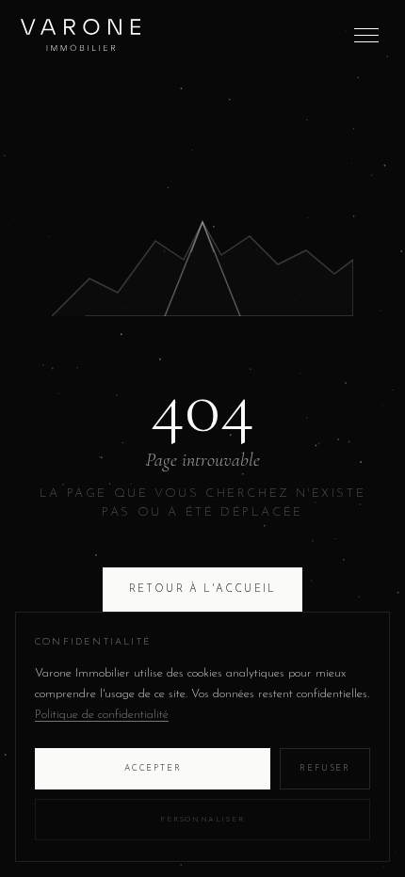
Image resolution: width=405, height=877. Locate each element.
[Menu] (366, 35)
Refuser (325, 768)
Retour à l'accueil (203, 589)
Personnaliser (202, 819)
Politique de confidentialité (102, 715)
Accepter (152, 768)
